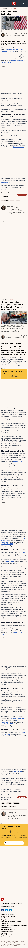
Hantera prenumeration (7, 914)
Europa (9, 803)
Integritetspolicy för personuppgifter (11, 922)
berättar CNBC (5, 182)
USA (18, 200)
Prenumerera (22, 194)
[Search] (23, 3)
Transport (12, 806)
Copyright (3, 920)
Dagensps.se (4, 8)
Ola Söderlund (11, 206)
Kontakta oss (4, 918)
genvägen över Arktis (7, 544)
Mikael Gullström (11, 812)
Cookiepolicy (4, 923)
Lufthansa (16, 803)
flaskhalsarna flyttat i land (16, 718)
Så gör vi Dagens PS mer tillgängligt (11, 935)
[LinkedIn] (10, 910)
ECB (12, 200)
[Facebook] (2, 910)
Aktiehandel (5, 200)
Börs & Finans (13, 8)
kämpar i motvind (9, 561)
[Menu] (26, 3)
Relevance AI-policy (6, 927)
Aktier (11, 299)
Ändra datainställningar (7, 937)
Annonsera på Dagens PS (8, 929)
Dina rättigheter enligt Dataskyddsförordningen (14, 925)
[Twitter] (6, 910)
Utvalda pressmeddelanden (8, 916)
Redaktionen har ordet (7, 931)
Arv (3, 803)
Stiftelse (4, 806)
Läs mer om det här (18, 147)
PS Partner (4, 933)
